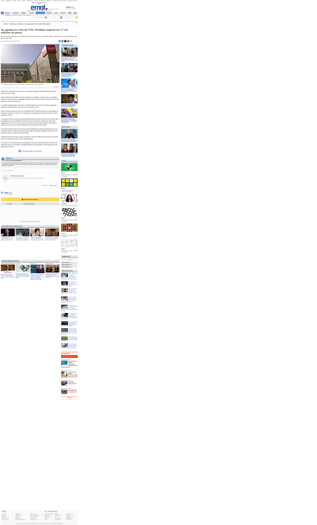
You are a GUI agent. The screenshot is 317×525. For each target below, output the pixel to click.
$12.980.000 (72, 392)
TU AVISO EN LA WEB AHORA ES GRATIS (69, 397)
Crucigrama (64, 203)
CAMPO (56, 514)
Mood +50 (33, 263)
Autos (35, 0)
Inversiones (30, 0)
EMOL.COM (46, 515)
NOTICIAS (4, 514)
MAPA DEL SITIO (33, 519)
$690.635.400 (72, 377)
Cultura (24, 15)
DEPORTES (4, 516)
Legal (19, 0)
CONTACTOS (33, 518)
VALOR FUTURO (69, 516)
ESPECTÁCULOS (5, 518)
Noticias (28, 15)
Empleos (49, 0)
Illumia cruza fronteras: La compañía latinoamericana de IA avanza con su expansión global (23, 275)
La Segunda (70, 0)
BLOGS (46, 518)
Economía (15, 13)
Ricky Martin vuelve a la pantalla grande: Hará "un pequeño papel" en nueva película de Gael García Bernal (7, 240)
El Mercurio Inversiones (8, 263)
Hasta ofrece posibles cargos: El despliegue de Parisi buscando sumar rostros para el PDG (68, 105)
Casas (64, 0)
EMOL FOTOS (19, 518)
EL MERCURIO (47, 516)
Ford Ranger (71, 382)
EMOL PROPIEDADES (35, 515)
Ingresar (68, 8)
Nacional (7, 13)
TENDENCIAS (18, 514)
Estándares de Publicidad (57, 523)
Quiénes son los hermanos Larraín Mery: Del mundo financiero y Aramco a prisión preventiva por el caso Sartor (69, 90)
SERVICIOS (18, 515)
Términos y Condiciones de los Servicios (43, 523)
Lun (75, 0)
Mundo (32, 13)
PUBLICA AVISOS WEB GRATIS (69, 356)
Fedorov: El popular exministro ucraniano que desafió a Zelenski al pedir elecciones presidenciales (69, 140)
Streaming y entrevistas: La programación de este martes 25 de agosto (30, 24)
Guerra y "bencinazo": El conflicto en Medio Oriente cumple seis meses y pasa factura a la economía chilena (69, 75)
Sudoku (63, 248)
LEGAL (45, 519)
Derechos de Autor (20, 523)
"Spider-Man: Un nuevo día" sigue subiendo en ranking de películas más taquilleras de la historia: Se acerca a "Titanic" (22, 240)
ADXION (68, 515)
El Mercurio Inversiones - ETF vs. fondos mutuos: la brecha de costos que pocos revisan (7, 276)
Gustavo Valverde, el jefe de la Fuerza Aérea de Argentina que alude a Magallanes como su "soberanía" (69, 300)
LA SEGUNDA (57, 518)
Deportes (23, 13)
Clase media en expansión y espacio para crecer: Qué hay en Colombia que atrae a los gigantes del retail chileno (69, 120)
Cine (11, 15)
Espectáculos (40, 13)
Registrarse (73, 8)
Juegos (64, 160)
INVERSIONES (58, 515)
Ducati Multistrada (72, 390)
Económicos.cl (55, 0)
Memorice (63, 188)
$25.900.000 (72, 384)
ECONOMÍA (4, 515)
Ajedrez (63, 218)
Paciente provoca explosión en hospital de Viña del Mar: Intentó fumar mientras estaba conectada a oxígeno (69, 308)
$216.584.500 (65, 367)
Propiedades (42, 0)
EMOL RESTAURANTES (21, 519)
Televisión (15, 15)
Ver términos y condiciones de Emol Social (30, 221)
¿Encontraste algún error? (32, 151)
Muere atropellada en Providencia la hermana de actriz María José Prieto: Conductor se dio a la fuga (69, 291)
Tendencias (49, 13)
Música (20, 15)
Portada (7, 15)
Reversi (63, 173)
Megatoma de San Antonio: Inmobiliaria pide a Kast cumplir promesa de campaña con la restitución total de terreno (69, 331)
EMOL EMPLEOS (33, 516)
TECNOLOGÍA (5, 519)
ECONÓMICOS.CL (70, 514)
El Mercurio (8, 0)
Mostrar (39, 3)
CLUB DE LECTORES (48, 514)
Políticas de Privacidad (29, 523)
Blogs (14, 0)
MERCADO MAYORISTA (68, 519)
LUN (56, 516)
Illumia (18, 263)
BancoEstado (49, 263)
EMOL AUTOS (33, 514)
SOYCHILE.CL (58, 519)
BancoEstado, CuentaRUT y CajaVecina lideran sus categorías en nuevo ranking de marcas (52, 275)
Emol (3, 0)
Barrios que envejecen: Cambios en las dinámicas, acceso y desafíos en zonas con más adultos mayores (69, 59)
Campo (23, 0)
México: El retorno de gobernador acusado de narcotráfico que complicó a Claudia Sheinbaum (69, 155)
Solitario (63, 233)
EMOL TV (17, 516)
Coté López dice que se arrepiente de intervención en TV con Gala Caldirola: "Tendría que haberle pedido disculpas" (69, 316)
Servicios (63, 13)
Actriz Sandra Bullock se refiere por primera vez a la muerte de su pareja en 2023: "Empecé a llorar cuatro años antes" (37, 240)
